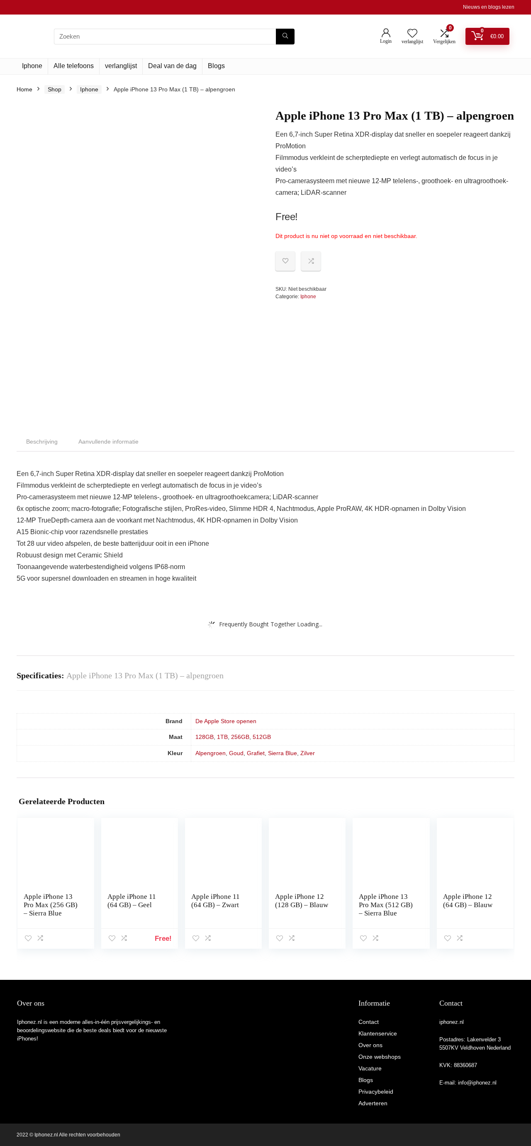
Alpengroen (210, 753)
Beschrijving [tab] (42, 441)
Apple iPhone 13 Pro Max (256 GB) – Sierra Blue (51, 905)
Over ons (370, 1045)
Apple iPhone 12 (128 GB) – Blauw (301, 901)
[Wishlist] (412, 33)
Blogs (216, 65)
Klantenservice (377, 1033)
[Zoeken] (285, 36)
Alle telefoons (74, 65)
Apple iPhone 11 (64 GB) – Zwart (215, 901)
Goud (236, 753)
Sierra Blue (282, 753)
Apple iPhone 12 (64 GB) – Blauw (467, 901)
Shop (54, 89)
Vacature (370, 1068)
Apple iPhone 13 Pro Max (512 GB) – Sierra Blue (386, 905)
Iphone (32, 65)
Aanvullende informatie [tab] (108, 441)
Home (24, 89)
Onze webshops (379, 1056)
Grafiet (256, 753)
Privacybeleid (375, 1091)
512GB (262, 737)
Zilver (307, 753)
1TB (222, 737)
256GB (240, 737)
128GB (204, 737)
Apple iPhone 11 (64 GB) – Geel (131, 901)
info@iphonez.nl (477, 1083)
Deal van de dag (172, 65)
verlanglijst (121, 65)
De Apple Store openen (225, 721)
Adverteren (372, 1103)
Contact (368, 1021)
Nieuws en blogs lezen (488, 7)
